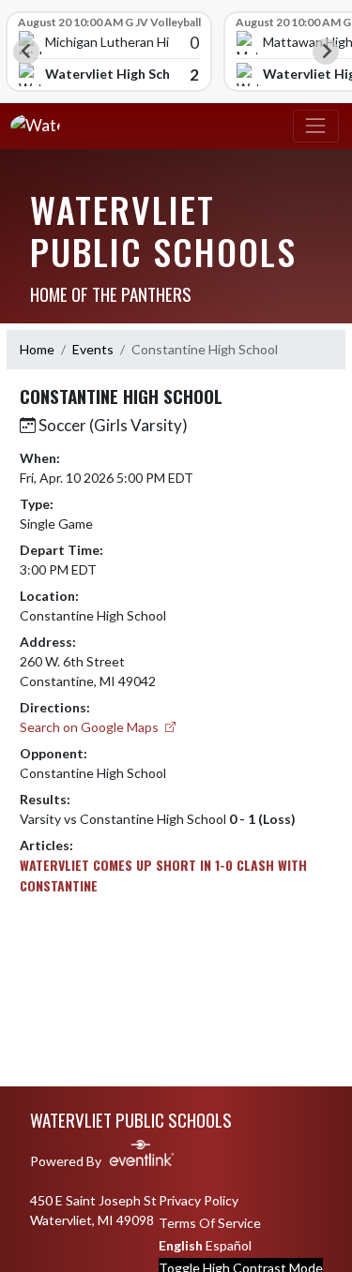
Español (229, 1245)
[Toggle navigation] (316, 126)
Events (93, 349)
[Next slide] (326, 51)
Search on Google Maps (90, 727)
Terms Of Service (210, 1223)
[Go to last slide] (26, 51)
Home (37, 349)
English (181, 1245)
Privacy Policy (198, 1200)
